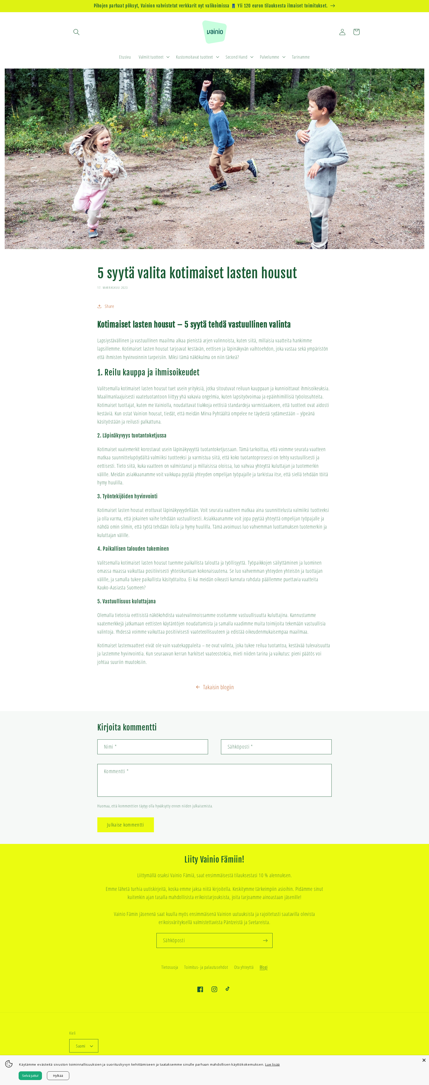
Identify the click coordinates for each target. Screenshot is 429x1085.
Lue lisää (272, 1064)
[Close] (424, 1060)
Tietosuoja (169, 967)
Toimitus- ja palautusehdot (206, 967)
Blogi (264, 967)
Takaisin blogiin (218, 687)
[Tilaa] (265, 940)
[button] (76, 32)
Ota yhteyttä (243, 967)
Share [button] (109, 306)
